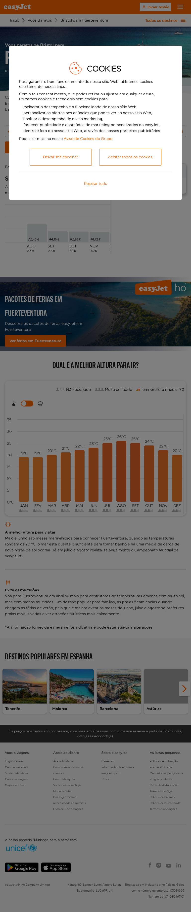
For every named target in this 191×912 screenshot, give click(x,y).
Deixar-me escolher (60, 157)
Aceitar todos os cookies (130, 157)
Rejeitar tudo (95, 183)
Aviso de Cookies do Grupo (88, 138)
